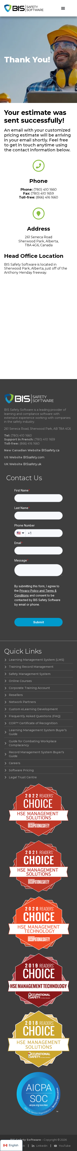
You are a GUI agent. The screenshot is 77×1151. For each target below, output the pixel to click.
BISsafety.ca (50, 450)
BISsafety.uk (32, 464)
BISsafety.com (33, 457)
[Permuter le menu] (63, 8)
